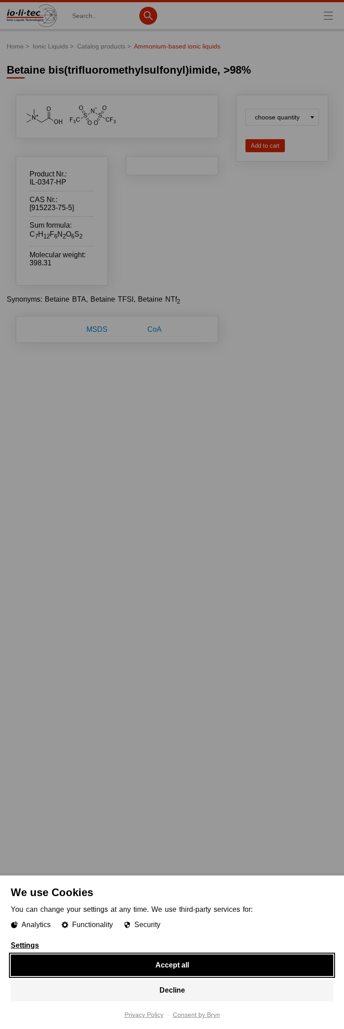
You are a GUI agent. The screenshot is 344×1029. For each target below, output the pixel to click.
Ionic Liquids (50, 46)
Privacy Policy (144, 1015)
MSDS (97, 329)
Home (15, 46)
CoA (154, 329)
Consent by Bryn (196, 1015)
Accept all (172, 965)
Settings (25, 945)
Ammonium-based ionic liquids (177, 46)
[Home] (32, 27)
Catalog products (101, 46)
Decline (172, 990)
